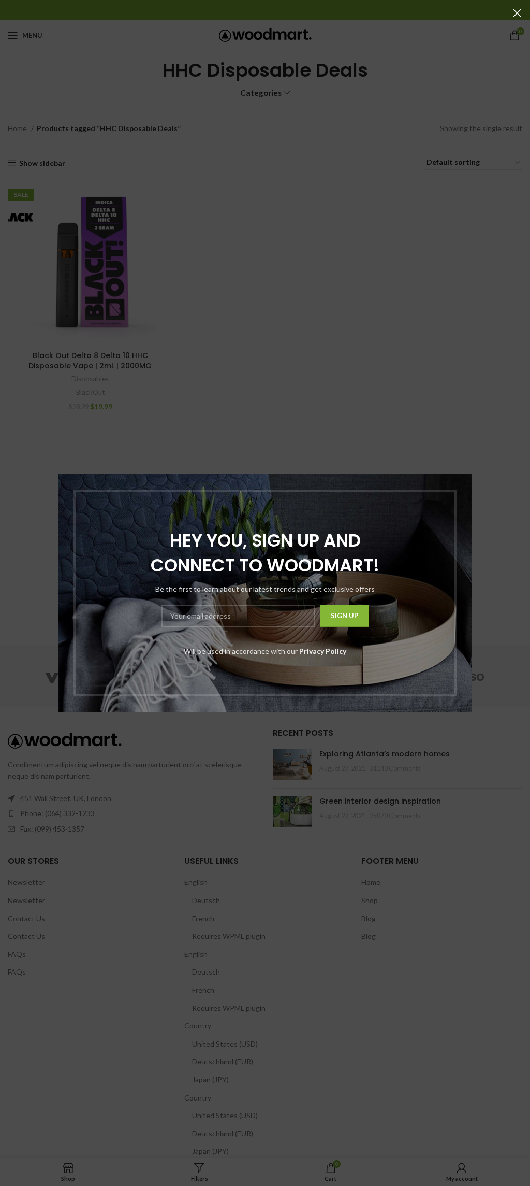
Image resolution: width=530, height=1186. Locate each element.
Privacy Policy (322, 651)
